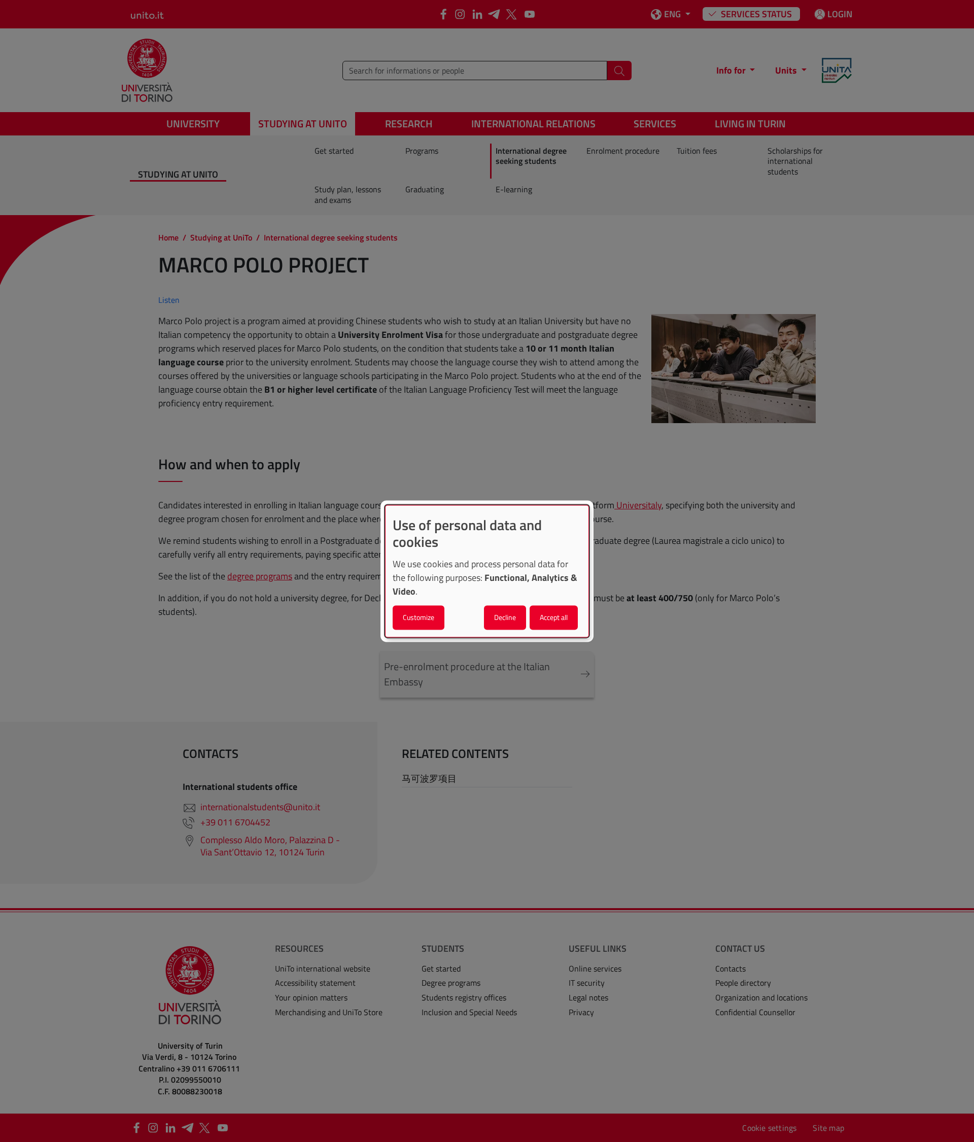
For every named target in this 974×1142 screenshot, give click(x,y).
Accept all (554, 617)
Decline (505, 617)
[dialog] (487, 571)
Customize (418, 617)
